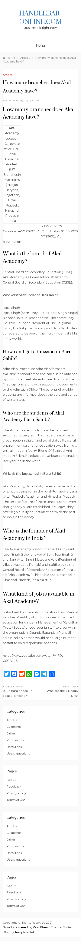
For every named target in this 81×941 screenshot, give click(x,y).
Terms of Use (16, 800)
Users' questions (18, 753)
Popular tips (15, 740)
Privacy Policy (16, 793)
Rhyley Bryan (31, 100)
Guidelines (14, 726)
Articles (7, 75)
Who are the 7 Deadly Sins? (62, 693)
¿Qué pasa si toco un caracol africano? (17, 693)
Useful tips (14, 747)
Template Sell (24, 932)
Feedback (14, 786)
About (11, 779)
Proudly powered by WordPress (26, 927)
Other (11, 733)
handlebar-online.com (40, 17)
